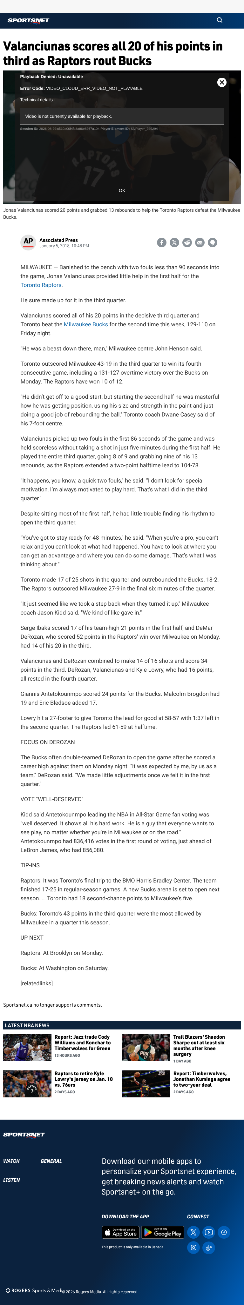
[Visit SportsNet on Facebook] (224, 1232)
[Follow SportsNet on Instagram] (193, 1247)
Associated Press (58, 239)
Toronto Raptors (40, 285)
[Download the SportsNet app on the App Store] (121, 1232)
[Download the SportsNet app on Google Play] (162, 1232)
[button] (219, 20)
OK (122, 190)
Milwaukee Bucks (86, 324)
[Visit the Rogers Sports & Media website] (35, 1290)
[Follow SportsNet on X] (193, 1232)
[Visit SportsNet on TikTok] (208, 1247)
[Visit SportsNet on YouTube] (208, 1232)
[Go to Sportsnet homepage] (28, 21)
